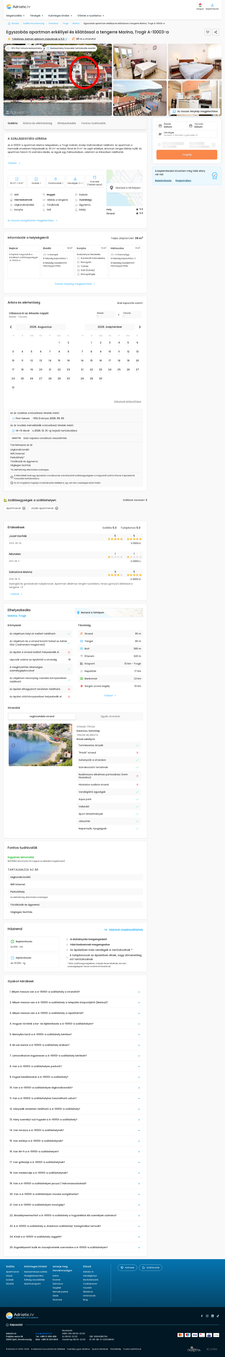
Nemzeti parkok (60, 1291)
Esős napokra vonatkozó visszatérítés (45, 438)
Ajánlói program (32, 1283)
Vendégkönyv (90, 1275)
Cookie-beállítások (132, 1349)
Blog (85, 1299)
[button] (57, 80)
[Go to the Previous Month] (12, 327)
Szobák (9, 1279)
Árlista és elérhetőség (37, 123)
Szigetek (57, 1287)
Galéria (12, 123)
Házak (9, 1275)
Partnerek (129, 1267)
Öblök (55, 1295)
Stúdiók (10, 1283)
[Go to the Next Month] (139, 327)
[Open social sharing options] (215, 32)
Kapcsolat (16, 1324)
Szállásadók (153, 1267)
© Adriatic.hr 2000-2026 (17, 1349)
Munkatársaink (90, 1279)
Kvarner (56, 1279)
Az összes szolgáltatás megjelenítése (31, 220)
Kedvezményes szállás (35, 1271)
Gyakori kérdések (100, 1349)
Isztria (56, 1275)
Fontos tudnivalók (93, 123)
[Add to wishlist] (207, 32)
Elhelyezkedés (66, 123)
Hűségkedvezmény (33, 1275)
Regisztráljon (183, 180)
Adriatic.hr (88, 1271)
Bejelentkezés (163, 180)
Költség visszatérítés (34, 1279)
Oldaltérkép (115, 1349)
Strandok (57, 1299)
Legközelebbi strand (42, 716)
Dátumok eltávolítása (127, 401)
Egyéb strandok (110, 716)
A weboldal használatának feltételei (48, 1349)
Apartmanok (12, 1271)
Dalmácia (58, 1283)
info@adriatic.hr (44, 1333)
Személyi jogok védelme (78, 1349)
